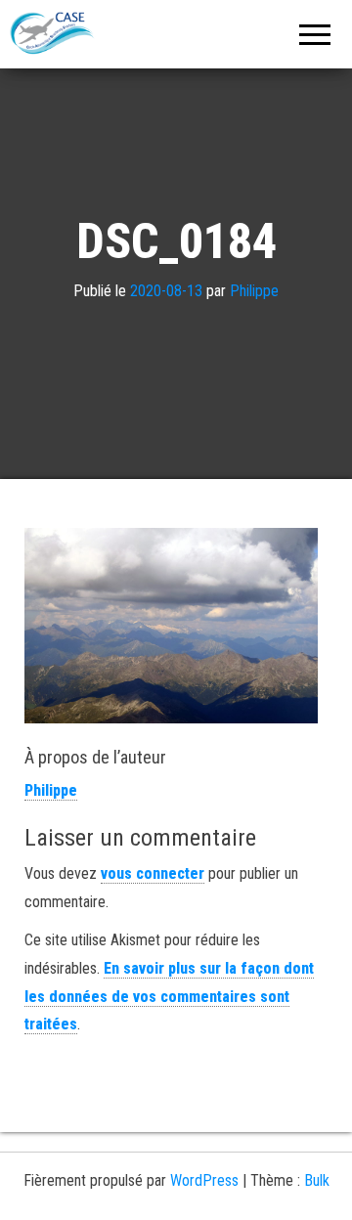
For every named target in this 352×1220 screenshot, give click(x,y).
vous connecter (152, 873)
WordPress (204, 1180)
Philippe (254, 291)
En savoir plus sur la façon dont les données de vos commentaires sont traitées (169, 996)
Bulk (317, 1180)
